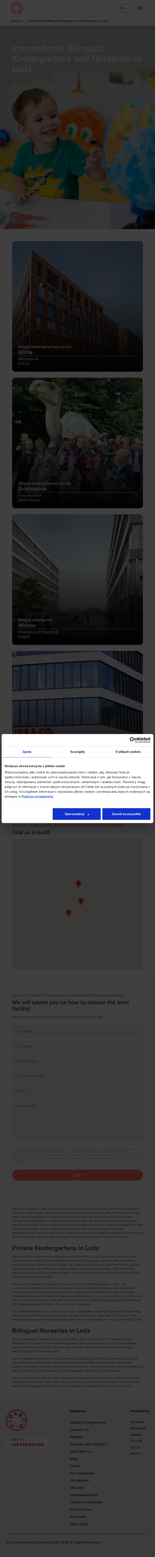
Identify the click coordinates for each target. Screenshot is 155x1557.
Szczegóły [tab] (77, 751)
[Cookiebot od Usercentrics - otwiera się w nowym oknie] (132, 740)
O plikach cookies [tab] (128, 751)
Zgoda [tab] (26, 751)
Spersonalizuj (74, 814)
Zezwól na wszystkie (126, 814)
